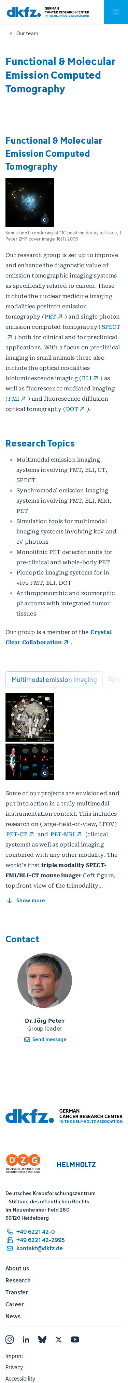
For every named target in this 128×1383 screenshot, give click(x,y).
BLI (86, 378)
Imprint (14, 1356)
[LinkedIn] (26, 1339)
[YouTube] (75, 1339)
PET (50, 316)
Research (18, 1280)
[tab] (54, 679)
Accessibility (20, 1378)
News (12, 1316)
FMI (13, 399)
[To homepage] (48, 12)
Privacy (14, 1367)
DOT (72, 409)
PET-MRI (63, 834)
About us (17, 1268)
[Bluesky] (42, 1339)
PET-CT (16, 834)
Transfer (16, 1292)
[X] (59, 1339)
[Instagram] (9, 1339)
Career (14, 1304)
